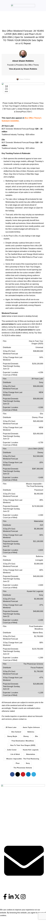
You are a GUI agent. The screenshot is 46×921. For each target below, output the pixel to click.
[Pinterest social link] (23, 774)
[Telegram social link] (33, 774)
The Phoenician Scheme (23, 768)
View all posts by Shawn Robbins (23, 69)
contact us (22, 719)
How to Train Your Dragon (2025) (22, 745)
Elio (36, 736)
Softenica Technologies (28, 907)
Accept (4, 919)
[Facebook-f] (5, 896)
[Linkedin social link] (28, 774)
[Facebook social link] (12, 774)
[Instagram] (23, 896)
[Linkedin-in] (11, 896)
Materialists (30, 754)
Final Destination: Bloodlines (23, 741)
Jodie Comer (12, 750)
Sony (28, 763)
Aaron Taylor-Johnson (31, 727)
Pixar (18, 763)
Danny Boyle (12, 736)
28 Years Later (11, 727)
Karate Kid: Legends (31, 750)
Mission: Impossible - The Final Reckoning (22, 759)
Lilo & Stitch (15, 754)
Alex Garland (16, 732)
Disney (26, 736)
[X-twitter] (17, 896)
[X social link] (17, 774)
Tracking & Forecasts (23, 25)
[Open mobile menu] (3, 5)
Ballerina (30, 732)
